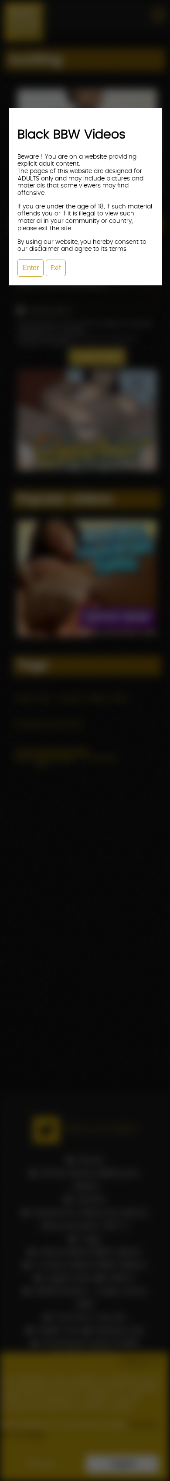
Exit (56, 267)
